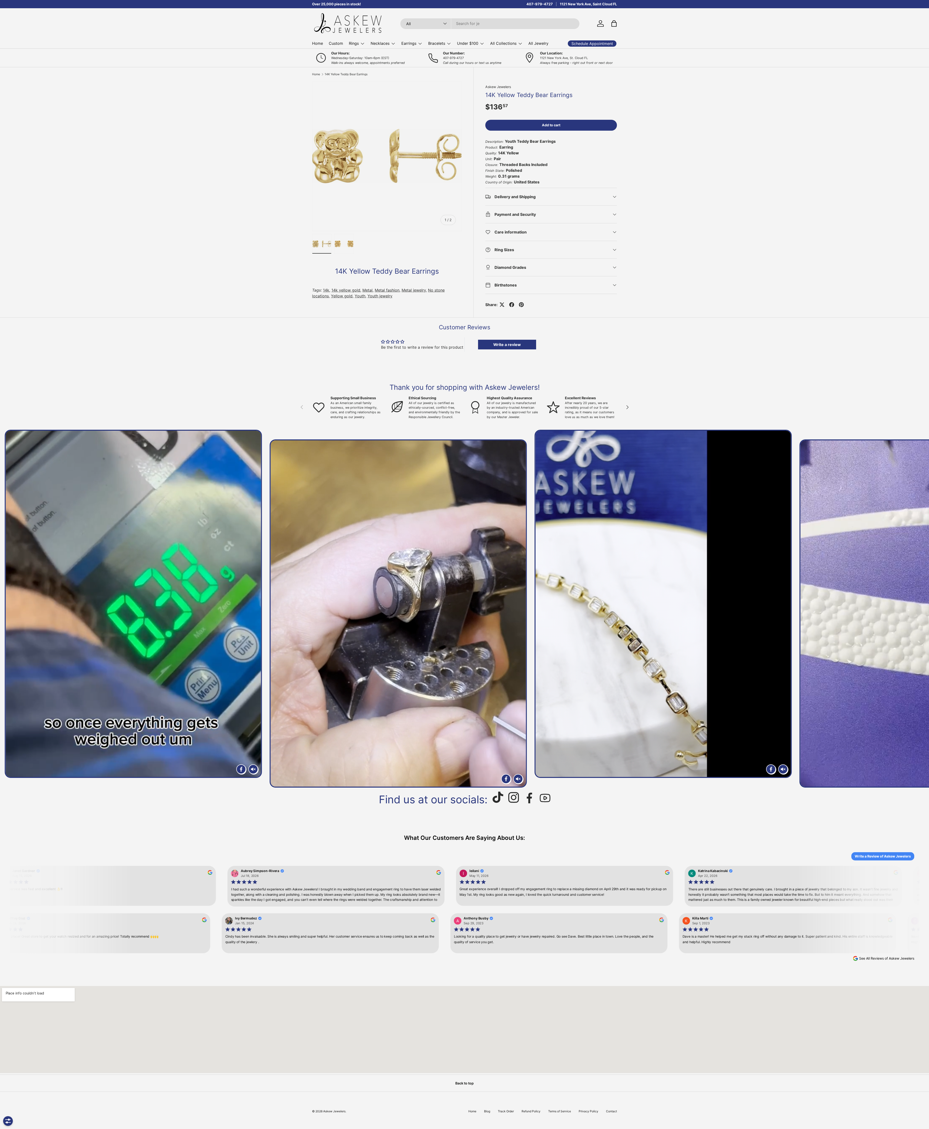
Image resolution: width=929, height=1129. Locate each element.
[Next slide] (919, 609)
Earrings (408, 43)
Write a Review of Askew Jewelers (883, 856)
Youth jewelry (379, 296)
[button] (614, 23)
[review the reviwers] (206, 874)
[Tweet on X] (502, 304)
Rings (354, 43)
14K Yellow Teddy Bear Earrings (346, 74)
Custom (336, 43)
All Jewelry (538, 43)
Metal (367, 290)
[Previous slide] (9, 609)
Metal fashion (387, 290)
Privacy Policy (588, 1111)
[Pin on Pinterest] (521, 304)
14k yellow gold (345, 290)
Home (317, 43)
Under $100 (467, 43)
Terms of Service (559, 1111)
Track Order (506, 1111)
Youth (360, 296)
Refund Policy (531, 1111)
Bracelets (436, 43)
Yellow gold (341, 296)
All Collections (503, 43)
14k (326, 290)
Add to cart (551, 125)
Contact (611, 1111)
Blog (487, 1111)
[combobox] (490, 23)
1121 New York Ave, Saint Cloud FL (588, 4)
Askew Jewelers (498, 87)
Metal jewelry (414, 290)
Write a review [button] (507, 344)
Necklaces (380, 43)
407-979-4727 (539, 4)
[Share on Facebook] (512, 304)
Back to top (464, 1083)
